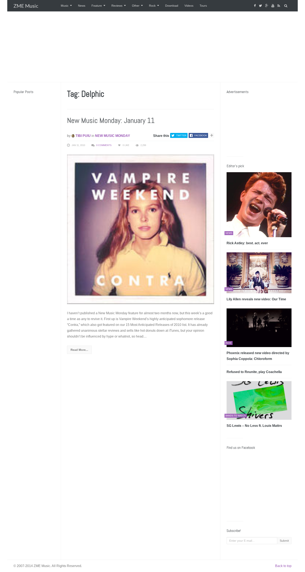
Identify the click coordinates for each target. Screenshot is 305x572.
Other (135, 5)
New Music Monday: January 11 (111, 120)
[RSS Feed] (279, 5)
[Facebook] (255, 5)
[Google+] (267, 5)
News (81, 5)
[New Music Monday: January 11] (140, 229)
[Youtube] (273, 5)
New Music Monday (112, 135)
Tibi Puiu (83, 135)
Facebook (200, 135)
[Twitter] (261, 5)
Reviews (116, 5)
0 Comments (103, 145)
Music (64, 5)
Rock (152, 5)
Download (171, 5)
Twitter (181, 135)
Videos (188, 5)
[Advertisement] (152, 47)
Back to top (283, 566)
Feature (97, 5)
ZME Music (25, 6)
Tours (203, 5)
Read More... (79, 349)
